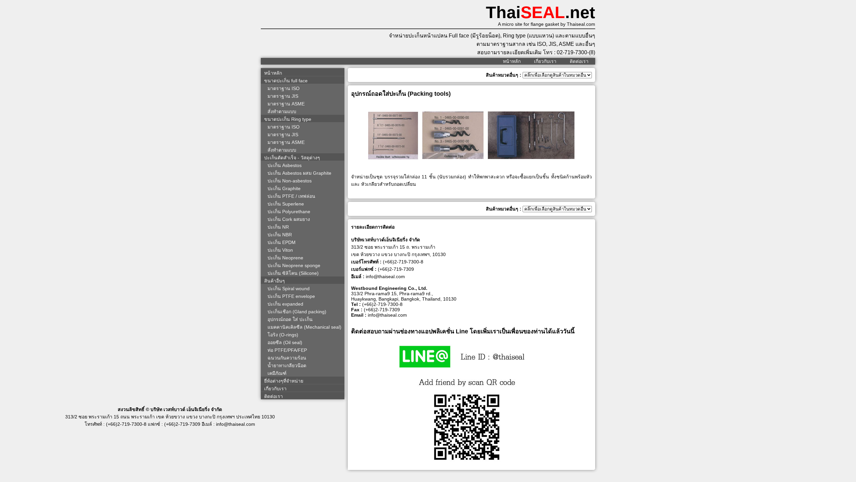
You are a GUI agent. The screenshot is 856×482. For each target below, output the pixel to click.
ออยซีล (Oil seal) (285, 342)
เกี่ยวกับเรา (545, 61)
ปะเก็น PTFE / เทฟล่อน (291, 196)
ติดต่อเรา (579, 61)
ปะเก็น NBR (280, 234)
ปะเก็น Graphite (284, 188)
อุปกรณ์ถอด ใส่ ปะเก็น (290, 319)
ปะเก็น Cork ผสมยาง (289, 219)
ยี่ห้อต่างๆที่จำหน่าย (283, 381)
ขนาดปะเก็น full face (286, 80)
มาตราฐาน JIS (283, 96)
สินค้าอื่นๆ (274, 281)
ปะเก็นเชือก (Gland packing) (297, 311)
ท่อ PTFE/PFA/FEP (287, 350)
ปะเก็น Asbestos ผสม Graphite (299, 173)
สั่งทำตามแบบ (282, 111)
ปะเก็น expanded (285, 304)
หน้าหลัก (512, 61)
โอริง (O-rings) (283, 334)
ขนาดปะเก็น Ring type (287, 119)
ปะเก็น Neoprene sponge (294, 265)
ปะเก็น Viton (280, 250)
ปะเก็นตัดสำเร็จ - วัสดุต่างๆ (292, 157)
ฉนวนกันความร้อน (287, 357)
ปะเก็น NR (278, 227)
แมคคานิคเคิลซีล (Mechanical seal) (304, 327)
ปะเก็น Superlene (286, 204)
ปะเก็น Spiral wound (289, 288)
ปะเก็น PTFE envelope (291, 296)
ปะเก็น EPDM (282, 242)
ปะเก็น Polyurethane (289, 211)
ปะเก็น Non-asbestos (290, 180)
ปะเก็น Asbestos (285, 165)
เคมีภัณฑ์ (277, 373)
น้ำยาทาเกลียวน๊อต (287, 365)
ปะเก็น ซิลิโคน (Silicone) (293, 273)
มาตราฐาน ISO (284, 88)
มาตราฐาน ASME (286, 103)
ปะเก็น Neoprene (285, 257)
